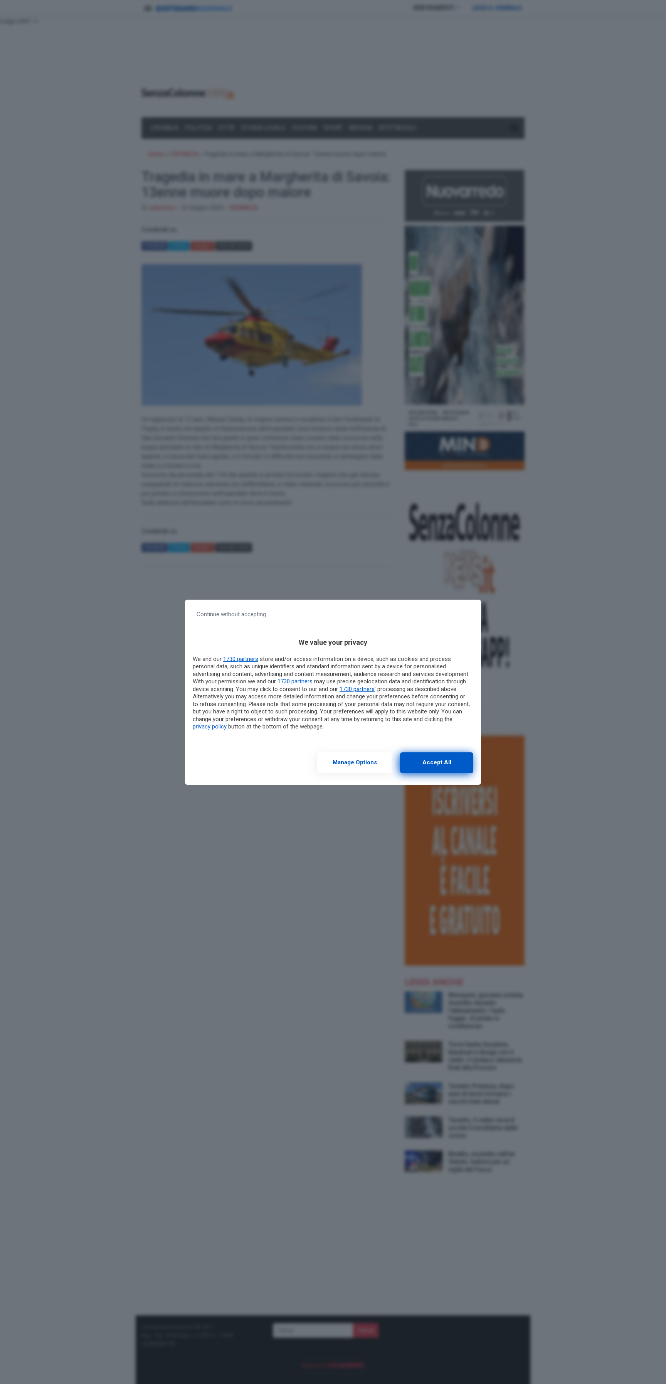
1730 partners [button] (240, 659)
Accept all (436, 762)
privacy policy (210, 726)
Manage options (355, 762)
